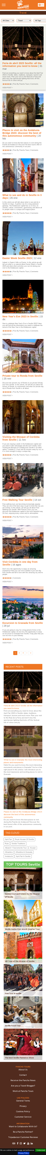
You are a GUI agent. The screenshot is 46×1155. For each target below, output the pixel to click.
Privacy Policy (23, 1153)
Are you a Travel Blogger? (23, 1086)
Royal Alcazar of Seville (24, 839)
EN (42, 5)
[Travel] (23, 8)
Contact (23, 1075)
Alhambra (9, 852)
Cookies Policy (23, 1111)
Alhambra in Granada (24, 852)
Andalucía (9, 856)
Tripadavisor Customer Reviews (23, 1137)
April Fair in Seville (23, 856)
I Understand (40, 1150)
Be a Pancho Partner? (23, 1132)
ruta (7, 843)
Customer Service (23, 1117)
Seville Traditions (18, 843)
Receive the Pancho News (23, 1080)
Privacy (23, 1106)
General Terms (23, 1101)
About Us (23, 1070)
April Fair (8, 839)
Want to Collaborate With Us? (23, 1126)
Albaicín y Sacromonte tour (16, 848)
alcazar (33, 848)
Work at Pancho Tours (23, 1091)
